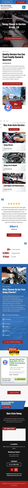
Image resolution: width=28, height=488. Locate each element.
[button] (23, 7)
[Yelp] (12, 469)
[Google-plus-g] (16, 469)
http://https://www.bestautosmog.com (8, 382)
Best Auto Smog (6, 5)
